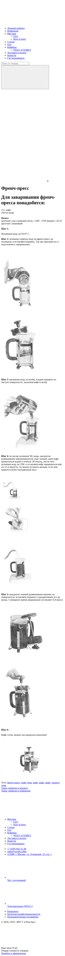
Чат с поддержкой (16, 880)
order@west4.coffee (17, 851)
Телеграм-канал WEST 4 (19, 906)
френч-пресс (13, 782)
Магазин (11, 33)
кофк (41, 782)
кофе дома (26, 782)
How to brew (19, 39)
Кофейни (12, 47)
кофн (47, 782)
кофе (35, 782)
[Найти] (25, 77)
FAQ (15, 36)
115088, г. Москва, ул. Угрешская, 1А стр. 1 (29, 854)
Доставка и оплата (16, 52)
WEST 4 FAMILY (22, 50)
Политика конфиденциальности (23, 914)
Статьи (11, 41)
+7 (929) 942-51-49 (16, 849)
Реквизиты (12, 911)
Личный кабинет (16, 28)
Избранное (12, 31)
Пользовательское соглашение (22, 917)
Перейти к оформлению (13, 953)
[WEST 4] (24, 23)
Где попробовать (15, 58)
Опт (9, 44)
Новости (11, 55)
